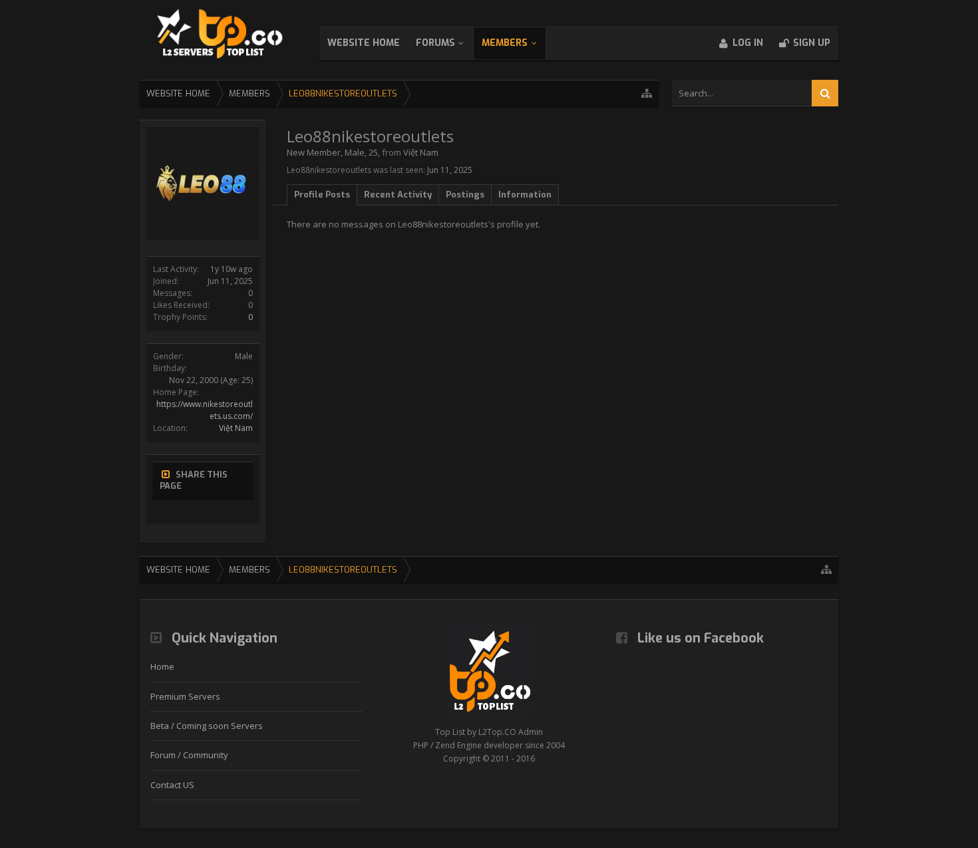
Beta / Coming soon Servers (206, 726)
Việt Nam (236, 428)
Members (505, 43)
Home (162, 666)
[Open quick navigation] (647, 93)
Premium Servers (185, 696)
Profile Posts (322, 194)
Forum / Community (189, 755)
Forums (435, 43)
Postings (465, 194)
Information (525, 194)
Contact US (172, 785)
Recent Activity (398, 194)
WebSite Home (363, 43)
